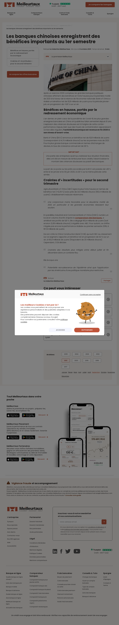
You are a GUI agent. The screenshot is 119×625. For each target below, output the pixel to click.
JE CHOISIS (60, 330)
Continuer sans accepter (89, 296)
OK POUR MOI (87, 330)
